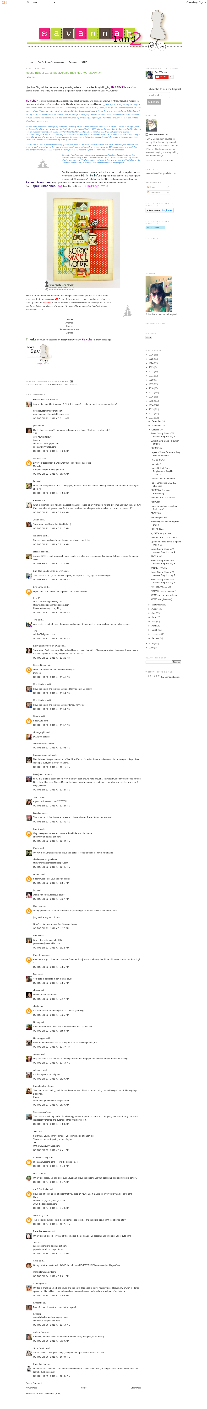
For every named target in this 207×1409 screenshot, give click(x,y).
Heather (69, 319)
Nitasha (36, 716)
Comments (154, 192)
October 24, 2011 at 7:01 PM (51, 1276)
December (157, 421)
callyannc (37, 1070)
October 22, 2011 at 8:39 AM (51, 474)
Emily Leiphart (40, 1364)
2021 (151, 376)
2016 (151, 397)
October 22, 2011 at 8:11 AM (51, 418)
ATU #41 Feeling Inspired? (163, 591)
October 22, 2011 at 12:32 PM (52, 822)
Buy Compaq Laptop (170, 677)
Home (30, 62)
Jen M (36, 520)
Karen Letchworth (41, 1086)
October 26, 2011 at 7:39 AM (51, 1341)
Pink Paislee (70, 384)
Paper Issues (39, 955)
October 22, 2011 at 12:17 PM (52, 767)
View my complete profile (160, 160)
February (156, 634)
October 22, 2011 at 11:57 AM (51, 725)
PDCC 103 (156, 513)
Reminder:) (156, 464)
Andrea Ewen (39, 1332)
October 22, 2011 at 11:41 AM (51, 677)
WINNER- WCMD (159, 568)
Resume (72, 62)
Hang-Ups (56, 182)
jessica (36, 425)
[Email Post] (71, 381)
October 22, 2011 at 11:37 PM (51, 1047)
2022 (151, 371)
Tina (35, 620)
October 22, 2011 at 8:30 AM (51, 451)
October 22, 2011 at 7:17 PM (51, 999)
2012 (151, 413)
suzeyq (36, 874)
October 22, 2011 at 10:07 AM (52, 612)
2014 (151, 405)
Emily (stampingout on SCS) (46, 646)
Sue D (36, 829)
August (155, 609)
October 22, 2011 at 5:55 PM (51, 967)
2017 (151, 392)
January (156, 638)
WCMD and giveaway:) (161, 599)
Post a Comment (34, 1383)
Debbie (36, 974)
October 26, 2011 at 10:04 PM (52, 1357)
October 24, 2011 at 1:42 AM (51, 1182)
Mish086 (37, 458)
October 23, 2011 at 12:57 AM (52, 1063)
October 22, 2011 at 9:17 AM (51, 528)
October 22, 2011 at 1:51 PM (51, 883)
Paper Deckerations (42, 1231)
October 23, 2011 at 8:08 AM (51, 1124)
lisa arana (37, 536)
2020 (151, 380)
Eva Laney (38, 587)
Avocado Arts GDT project (163, 497)
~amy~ (36, 797)
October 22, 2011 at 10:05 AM (52, 579)
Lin (34, 481)
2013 (151, 409)
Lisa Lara (37, 1173)
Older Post (136, 1388)
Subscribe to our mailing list (164, 89)
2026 (151, 355)
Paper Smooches (53, 384)
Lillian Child (38, 552)
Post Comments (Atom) (50, 1393)
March (155, 630)
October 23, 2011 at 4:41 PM (51, 1150)
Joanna (36, 1054)
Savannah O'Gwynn (158, 134)
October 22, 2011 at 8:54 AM (51, 493)
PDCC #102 (156, 556)
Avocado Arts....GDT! (161, 587)
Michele (69, 333)
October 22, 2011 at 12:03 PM (52, 748)
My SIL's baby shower (161, 533)
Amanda (69, 323)
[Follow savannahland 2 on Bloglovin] (160, 212)
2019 (151, 384)
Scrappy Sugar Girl (42, 755)
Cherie (36, 848)
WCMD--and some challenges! (165, 595)
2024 (151, 363)
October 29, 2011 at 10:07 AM (52, 1376)
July (154, 613)
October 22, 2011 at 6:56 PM (51, 983)
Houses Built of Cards (43, 399)
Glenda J (37, 813)
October (156, 430)
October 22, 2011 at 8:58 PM (51, 1031)
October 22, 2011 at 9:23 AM (51, 563)
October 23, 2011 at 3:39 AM (51, 1105)
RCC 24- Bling (157, 529)
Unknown (37, 906)
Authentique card (159, 517)
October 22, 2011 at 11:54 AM (51, 693)
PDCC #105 (156, 448)
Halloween (155, 502)
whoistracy (38, 1215)
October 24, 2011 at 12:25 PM (52, 1224)
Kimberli (37, 1303)
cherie (36, 1006)
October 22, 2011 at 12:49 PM (52, 867)
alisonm (36, 990)
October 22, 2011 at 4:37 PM (51, 928)
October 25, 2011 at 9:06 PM (51, 1295)
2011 (151, 418)
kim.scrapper (39, 1038)
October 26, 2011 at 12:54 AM (52, 1325)
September (157, 605)
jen (34, 890)
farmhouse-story (40, 1157)
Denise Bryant (39, 665)
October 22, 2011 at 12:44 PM (52, 841)
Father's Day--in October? (163, 478)
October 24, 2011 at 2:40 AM (51, 1208)
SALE (84, 62)
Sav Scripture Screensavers (51, 62)
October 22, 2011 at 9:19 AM (51, 544)
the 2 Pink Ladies (41, 1189)
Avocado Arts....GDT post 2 (164, 537)
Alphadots (111, 182)
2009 (151, 647)
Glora (35, 1261)
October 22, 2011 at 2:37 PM (51, 899)
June (154, 617)
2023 (151, 367)
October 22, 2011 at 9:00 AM (51, 512)
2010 (151, 643)
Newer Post (31, 1388)
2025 (151, 359)
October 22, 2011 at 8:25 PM (51, 1015)
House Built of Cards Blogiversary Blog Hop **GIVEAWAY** (64, 72)
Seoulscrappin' (40, 1112)
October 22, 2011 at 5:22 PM (51, 948)
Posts (152, 187)
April (154, 626)
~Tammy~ (38, 1283)
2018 (151, 388)
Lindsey (36, 1022)
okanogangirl (39, 732)
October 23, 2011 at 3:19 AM (51, 1079)
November (157, 425)
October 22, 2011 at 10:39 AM (52, 638)
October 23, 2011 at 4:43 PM (51, 1166)
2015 (151, 401)
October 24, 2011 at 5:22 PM (51, 1253)
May (154, 621)
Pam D (36, 935)
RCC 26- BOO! (158, 460)
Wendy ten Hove (41, 774)
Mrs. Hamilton (40, 684)
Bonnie (69, 326)
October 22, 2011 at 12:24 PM (52, 790)
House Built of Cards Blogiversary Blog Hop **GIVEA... (162, 471)
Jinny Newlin (39, 1348)
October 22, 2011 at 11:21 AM (51, 658)
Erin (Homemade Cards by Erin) (48, 571)
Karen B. (37, 500)
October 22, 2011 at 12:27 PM (52, 806)
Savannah (64, 329)
